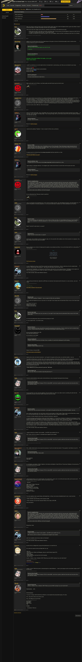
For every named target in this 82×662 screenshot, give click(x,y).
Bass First (17, 392)
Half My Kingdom (34, 123)
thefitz (16, 378)
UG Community (17, 9)
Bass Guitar (23, 9)
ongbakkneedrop (18, 98)
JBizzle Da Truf (18, 65)
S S (28, 86)
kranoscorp (17, 545)
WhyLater (16, 583)
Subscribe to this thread (17, 612)
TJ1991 (16, 112)
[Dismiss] (80, 2)
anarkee (16, 357)
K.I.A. (16, 26)
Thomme (16, 266)
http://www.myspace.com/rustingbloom (33, 352)
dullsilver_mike (18, 143)
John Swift (17, 295)
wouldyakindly (17, 496)
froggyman (17, 280)
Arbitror (16, 510)
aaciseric (16, 83)
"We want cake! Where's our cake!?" (33, 154)
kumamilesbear (18, 478)
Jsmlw (16, 202)
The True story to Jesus (30, 261)
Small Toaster (17, 247)
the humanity (17, 325)
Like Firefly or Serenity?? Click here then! (34, 287)
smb (15, 128)
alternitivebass (17, 41)
